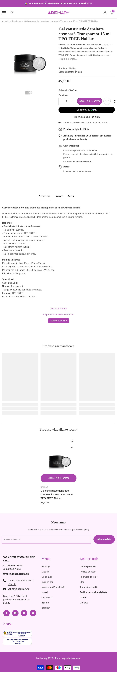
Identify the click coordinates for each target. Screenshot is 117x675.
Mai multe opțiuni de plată (87, 117)
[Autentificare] (105, 12)
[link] (20, 408)
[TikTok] (24, 613)
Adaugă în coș (89, 101)
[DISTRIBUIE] (113, 101)
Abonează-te (104, 539)
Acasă (5, 21)
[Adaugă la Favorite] (107, 101)
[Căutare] (12, 12)
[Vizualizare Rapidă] (71, 447)
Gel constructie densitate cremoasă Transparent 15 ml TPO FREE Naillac (57, 494)
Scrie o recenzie (58, 320)
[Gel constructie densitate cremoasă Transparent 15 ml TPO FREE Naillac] (59, 454)
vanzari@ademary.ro (18, 589)
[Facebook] (6, 613)
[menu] (4, 12)
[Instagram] (15, 613)
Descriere (44, 196)
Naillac (72, 68)
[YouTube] (33, 613)
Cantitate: (63, 95)
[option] (28, 53)
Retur (70, 196)
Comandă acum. (84, 3)
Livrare (59, 196)
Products (16, 21)
